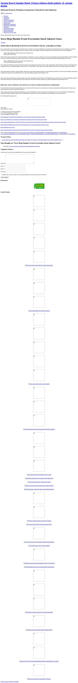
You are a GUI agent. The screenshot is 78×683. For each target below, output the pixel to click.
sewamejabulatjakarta (39, 132)
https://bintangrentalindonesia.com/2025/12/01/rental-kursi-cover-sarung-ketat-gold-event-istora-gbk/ (25, 124)
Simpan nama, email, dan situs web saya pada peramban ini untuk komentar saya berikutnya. (24, 174)
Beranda (6, 16)
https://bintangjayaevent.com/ (8, 127)
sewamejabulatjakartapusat (51, 132)
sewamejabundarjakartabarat (7, 134)
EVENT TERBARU (9, 20)
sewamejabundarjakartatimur (37, 134)
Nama (2, 166)
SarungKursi (72, 134)
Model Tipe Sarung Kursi (10, 25)
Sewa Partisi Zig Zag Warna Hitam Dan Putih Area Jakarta (15, 139)
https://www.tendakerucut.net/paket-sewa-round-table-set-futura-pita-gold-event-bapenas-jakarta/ (24, 119)
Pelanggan (6, 27)
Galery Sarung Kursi (9, 21)
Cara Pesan (6, 17)
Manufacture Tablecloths (10, 24)
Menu (2, 13)
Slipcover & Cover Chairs (10, 32)
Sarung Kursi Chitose (9, 28)
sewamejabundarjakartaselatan (22, 134)
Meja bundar (12, 132)
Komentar (3, 163)
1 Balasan (3, 42)
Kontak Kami (7, 23)
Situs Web (3, 171)
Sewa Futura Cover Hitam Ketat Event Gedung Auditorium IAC (47, 139)
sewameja (23, 132)
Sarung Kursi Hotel (8, 31)
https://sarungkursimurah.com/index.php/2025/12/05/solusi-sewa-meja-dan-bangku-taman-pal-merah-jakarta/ (27, 130)
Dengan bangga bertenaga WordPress (10, 681)
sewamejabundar (63, 132)
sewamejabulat (30, 132)
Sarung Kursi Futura (8, 29)
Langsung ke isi (8, 13)
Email (2, 169)
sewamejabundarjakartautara (51, 134)
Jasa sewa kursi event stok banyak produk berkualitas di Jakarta (24, 146)
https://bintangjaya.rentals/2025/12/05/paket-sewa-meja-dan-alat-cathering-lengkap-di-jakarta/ (23, 117)
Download (6, 18)
